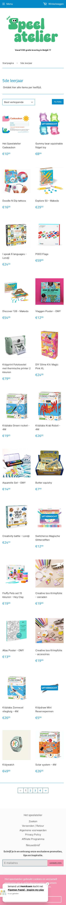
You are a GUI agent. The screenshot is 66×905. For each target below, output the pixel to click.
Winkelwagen (56, 3)
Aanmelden (56, 863)
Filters (58, 102)
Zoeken (33, 821)
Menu (9, 3)
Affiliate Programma (33, 839)
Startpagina (8, 63)
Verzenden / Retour (33, 825)
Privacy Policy (33, 834)
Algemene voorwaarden (33, 830)
